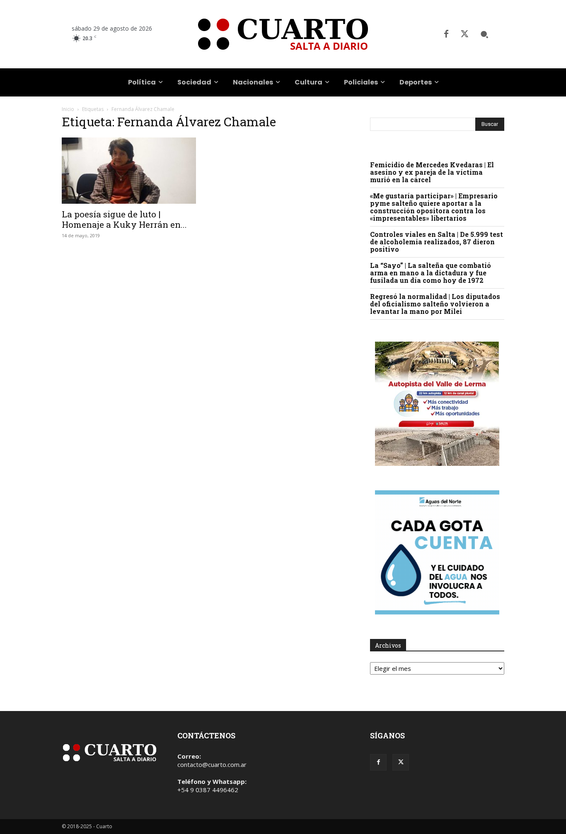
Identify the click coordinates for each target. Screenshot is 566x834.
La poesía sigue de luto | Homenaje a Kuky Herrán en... (124, 219)
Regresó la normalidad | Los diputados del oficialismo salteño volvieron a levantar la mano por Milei (435, 304)
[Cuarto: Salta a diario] (283, 34)
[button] (484, 34)
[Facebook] (446, 34)
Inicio (68, 109)
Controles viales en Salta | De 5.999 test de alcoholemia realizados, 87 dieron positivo (436, 241)
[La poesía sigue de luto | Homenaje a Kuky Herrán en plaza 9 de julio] (129, 170)
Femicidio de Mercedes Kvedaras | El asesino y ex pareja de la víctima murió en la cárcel (432, 172)
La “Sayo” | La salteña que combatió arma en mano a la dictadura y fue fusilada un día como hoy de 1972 (430, 272)
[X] (464, 34)
